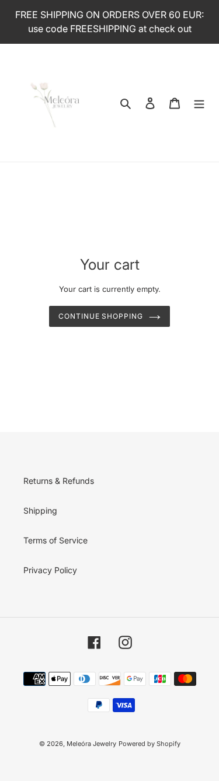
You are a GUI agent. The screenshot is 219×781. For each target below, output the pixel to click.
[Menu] (199, 102)
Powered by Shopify (149, 744)
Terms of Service (55, 540)
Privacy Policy (50, 570)
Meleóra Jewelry (91, 744)
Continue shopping (100, 316)
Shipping (40, 510)
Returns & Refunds (58, 481)
